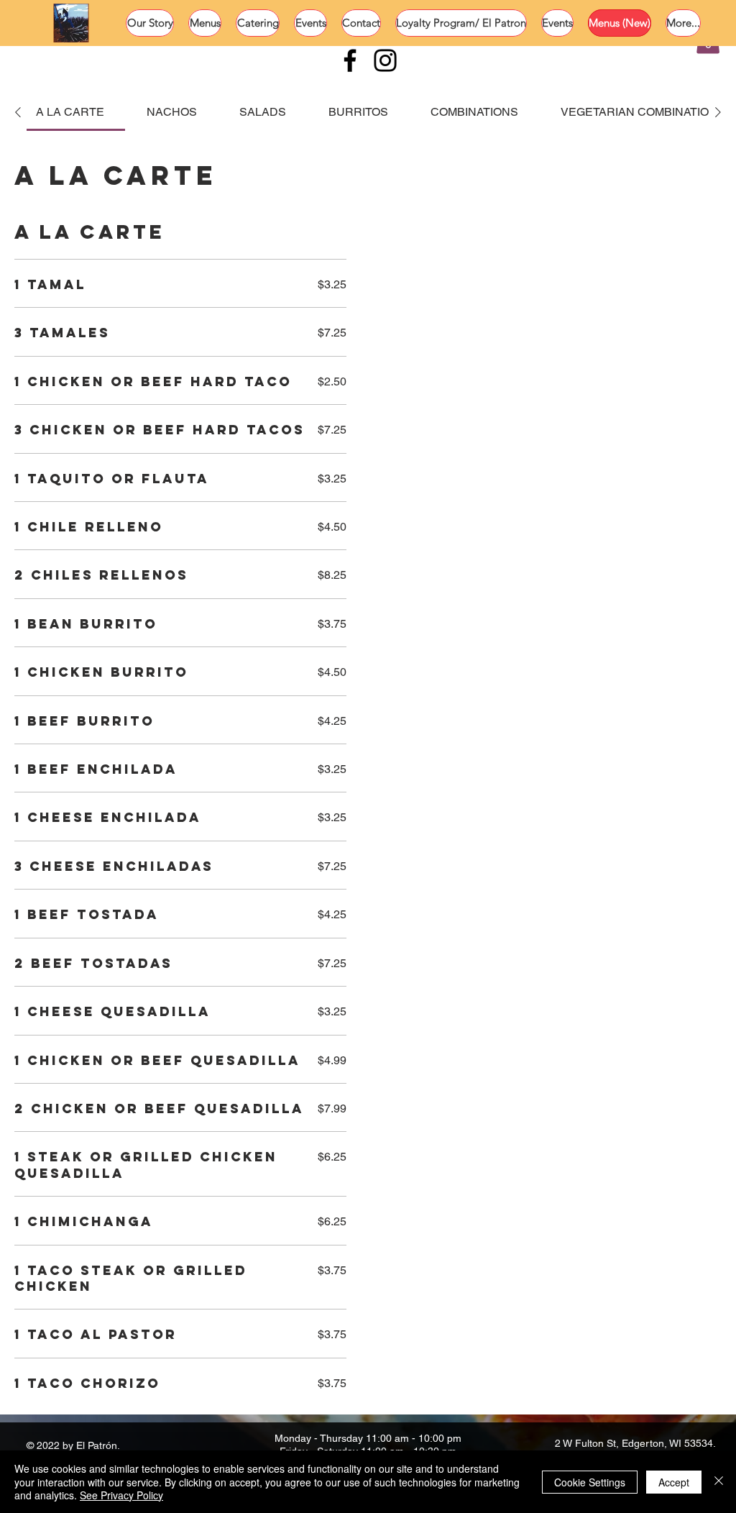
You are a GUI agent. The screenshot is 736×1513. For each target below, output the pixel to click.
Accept (673, 1482)
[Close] (718, 1481)
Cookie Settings (589, 1482)
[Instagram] (385, 60)
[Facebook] (350, 60)
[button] (204, 23)
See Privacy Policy (121, 1495)
